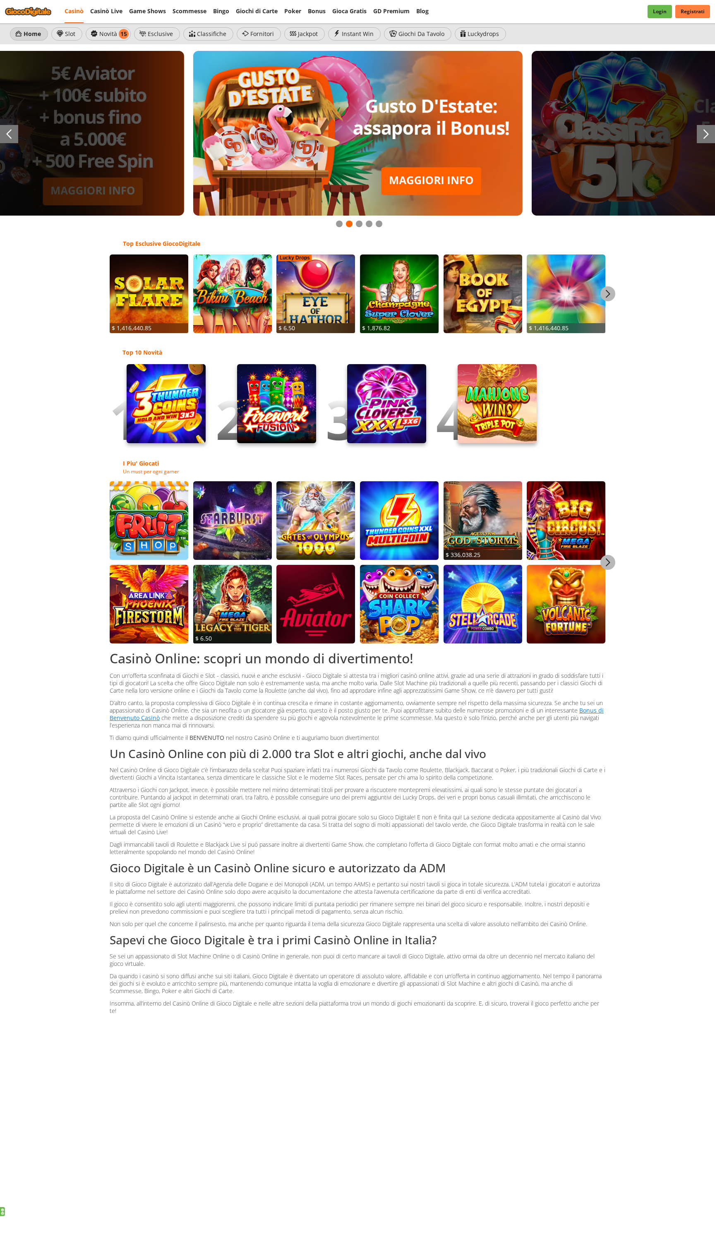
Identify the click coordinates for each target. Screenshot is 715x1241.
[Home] (33, 11)
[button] (9, 134)
